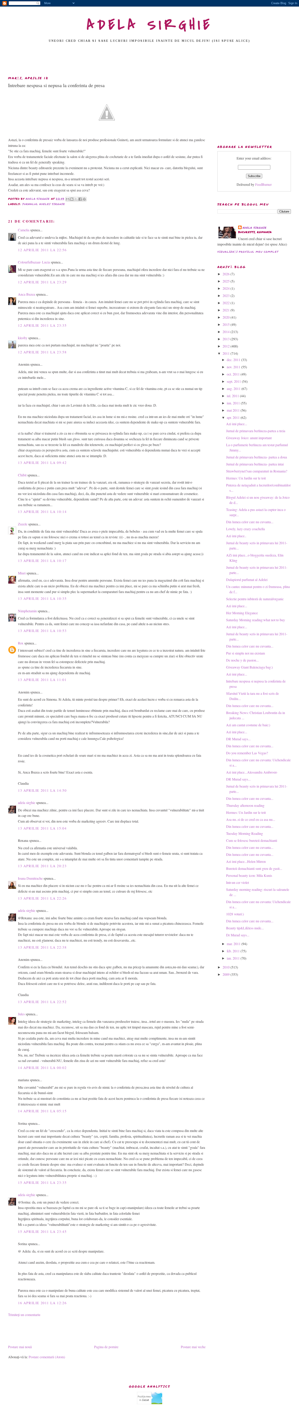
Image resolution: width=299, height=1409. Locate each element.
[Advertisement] (149, 60)
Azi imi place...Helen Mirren (246, 861)
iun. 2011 (234, 403)
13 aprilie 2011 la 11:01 (42, 679)
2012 (226, 346)
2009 (226, 974)
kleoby (22, 337)
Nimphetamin (27, 611)
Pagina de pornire (106, 1346)
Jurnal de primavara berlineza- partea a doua (256, 457)
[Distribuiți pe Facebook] (80, 199)
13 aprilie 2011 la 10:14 (42, 511)
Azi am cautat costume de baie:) (248, 725)
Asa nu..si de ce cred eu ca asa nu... (250, 819)
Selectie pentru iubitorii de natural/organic (255, 599)
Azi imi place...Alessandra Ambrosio (251, 772)
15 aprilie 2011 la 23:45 (42, 1231)
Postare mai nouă (20, 1346)
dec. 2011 (234, 359)
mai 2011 (234, 410)
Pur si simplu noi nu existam (245, 653)
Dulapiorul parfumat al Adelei (246, 579)
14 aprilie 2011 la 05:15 (42, 1111)
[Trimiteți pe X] (76, 199)
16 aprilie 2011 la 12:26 (42, 1302)
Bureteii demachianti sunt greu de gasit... (254, 868)
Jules (21, 1014)
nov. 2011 (234, 367)
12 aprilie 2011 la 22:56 (42, 249)
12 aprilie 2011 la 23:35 (42, 325)
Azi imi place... (236, 423)
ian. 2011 (234, 958)
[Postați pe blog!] (72, 199)
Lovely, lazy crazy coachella (245, 528)
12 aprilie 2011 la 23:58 (42, 352)
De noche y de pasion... (242, 660)
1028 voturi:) (235, 914)
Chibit (22, 475)
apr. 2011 (234, 417)
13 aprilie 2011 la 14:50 (42, 790)
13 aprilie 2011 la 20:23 (42, 865)
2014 (226, 331)
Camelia (23, 230)
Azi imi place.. (236, 535)
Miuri (22, 573)
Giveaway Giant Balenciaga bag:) (249, 667)
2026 (226, 274)
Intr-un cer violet (237, 882)
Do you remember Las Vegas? (247, 753)
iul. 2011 (233, 395)
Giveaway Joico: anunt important (249, 437)
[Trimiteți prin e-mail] (67, 199)
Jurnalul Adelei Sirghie (43, 204)
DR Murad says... (238, 739)
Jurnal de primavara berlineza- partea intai (255, 464)
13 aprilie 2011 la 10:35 (42, 598)
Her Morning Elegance (242, 613)
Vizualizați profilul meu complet (247, 252)
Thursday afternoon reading (245, 805)
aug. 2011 (234, 388)
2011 (226, 353)
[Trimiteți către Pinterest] (84, 199)
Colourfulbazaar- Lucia (34, 262)
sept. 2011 (234, 381)
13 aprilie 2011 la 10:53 (42, 630)
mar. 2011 (234, 943)
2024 (226, 288)
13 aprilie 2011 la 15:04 (42, 828)
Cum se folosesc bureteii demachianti (251, 840)
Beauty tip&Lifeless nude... (245, 928)
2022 (226, 302)
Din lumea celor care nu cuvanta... (249, 521)
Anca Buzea (26, 294)
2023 (226, 295)
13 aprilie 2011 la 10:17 (42, 560)
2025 (226, 281)
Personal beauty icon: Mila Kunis (249, 875)
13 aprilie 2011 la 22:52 (42, 1001)
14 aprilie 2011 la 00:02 (42, 1067)
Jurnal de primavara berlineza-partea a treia (255, 430)
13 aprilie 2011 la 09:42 (42, 462)
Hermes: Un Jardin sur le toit (246, 478)
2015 (226, 324)
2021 (226, 310)
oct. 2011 (234, 374)
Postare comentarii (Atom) (47, 1357)
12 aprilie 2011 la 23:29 (42, 282)
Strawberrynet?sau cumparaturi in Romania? (256, 471)
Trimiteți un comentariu (24, 1314)
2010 (226, 967)
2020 (226, 317)
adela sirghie (26, 802)
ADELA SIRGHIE (150, 25)
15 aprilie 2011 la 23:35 (42, 1182)
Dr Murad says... (237, 935)
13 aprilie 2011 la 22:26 (42, 898)
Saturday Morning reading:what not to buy (255, 620)
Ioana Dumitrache (30, 878)
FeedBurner (263, 184)
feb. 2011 (234, 951)
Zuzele (22, 524)
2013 (226, 339)
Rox (20, 643)
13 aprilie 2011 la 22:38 (42, 947)
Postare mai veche (193, 1346)
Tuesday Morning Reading (244, 833)
